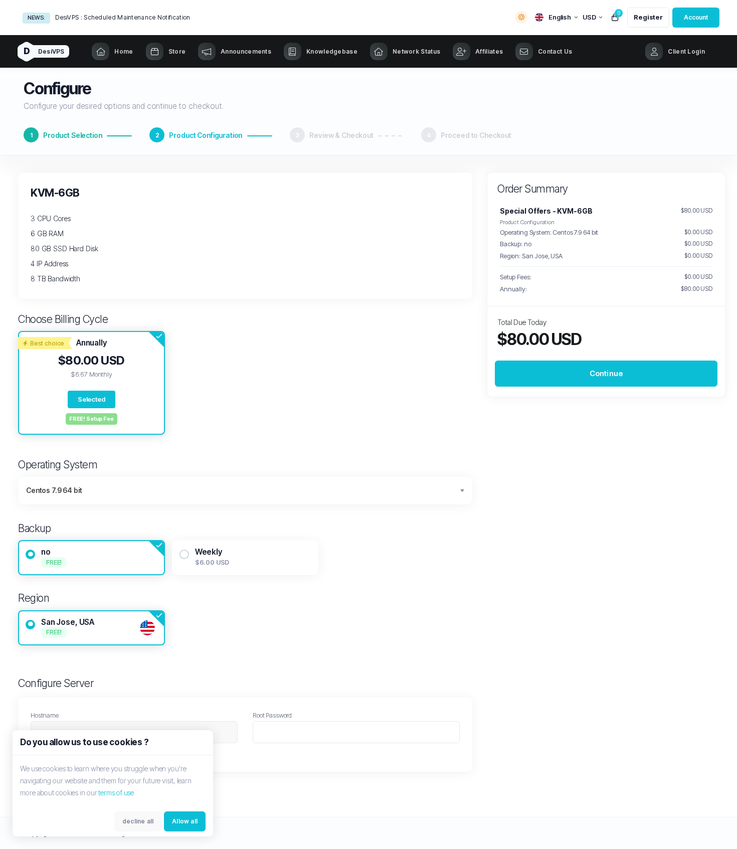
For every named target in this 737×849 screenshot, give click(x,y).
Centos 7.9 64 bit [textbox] (54, 490)
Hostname (45, 715)
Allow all (185, 821)
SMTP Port (70, 17)
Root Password (272, 715)
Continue (606, 373)
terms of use (116, 792)
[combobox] (245, 490)
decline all (137, 821)
